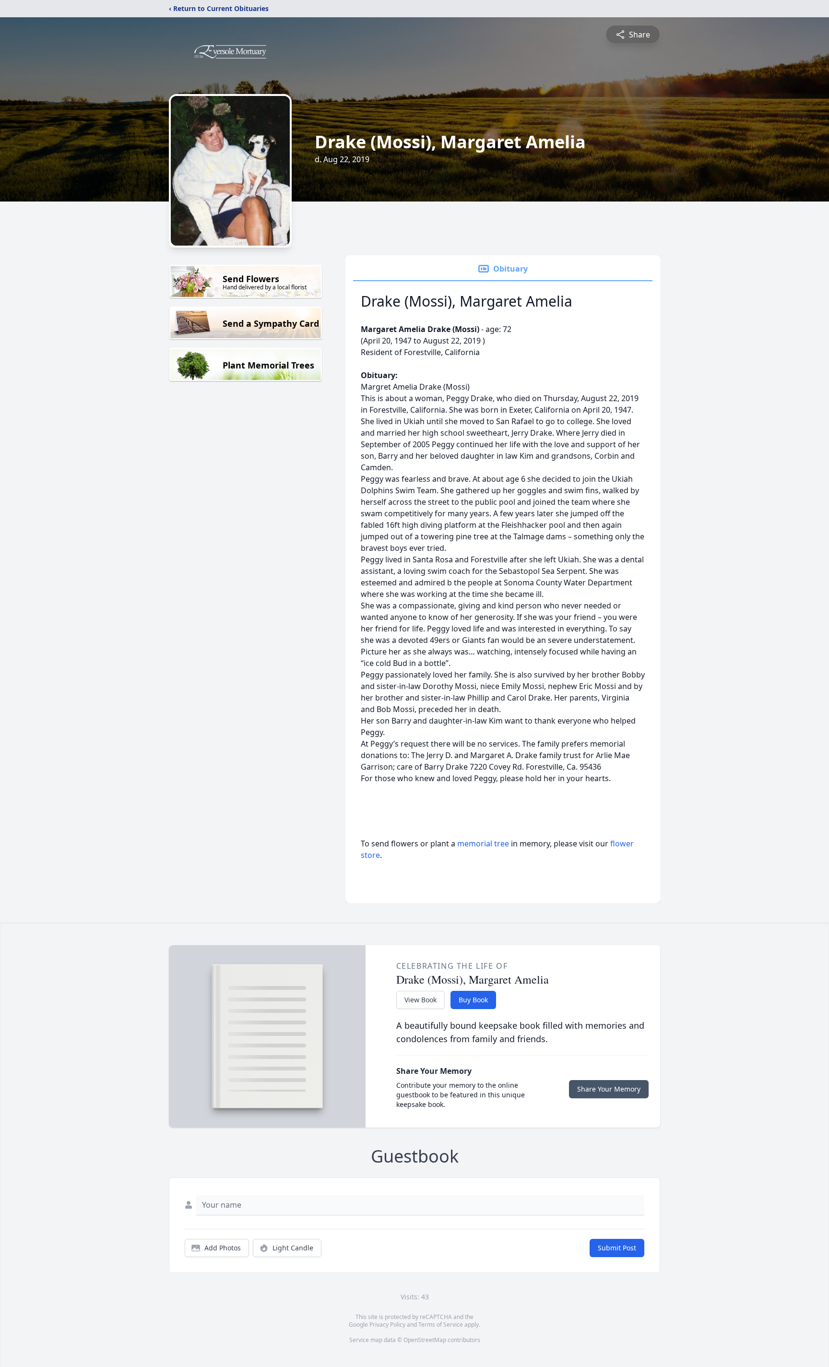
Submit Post (617, 1247)
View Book (420, 999)
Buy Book (473, 999)
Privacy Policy (387, 1324)
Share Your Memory (608, 1089)
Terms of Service (440, 1324)
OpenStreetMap (424, 1340)
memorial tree (483, 843)
